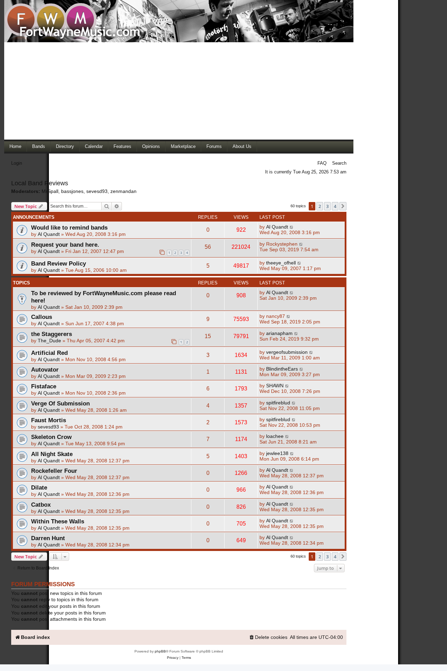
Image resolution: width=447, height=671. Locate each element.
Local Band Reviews (39, 183)
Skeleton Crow (51, 436)
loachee (275, 436)
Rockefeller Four (54, 470)
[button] (342, 206)
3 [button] (327, 206)
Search (339, 163)
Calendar (94, 146)
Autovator (45, 369)
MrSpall (50, 191)
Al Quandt (49, 234)
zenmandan (123, 191)
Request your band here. (65, 244)
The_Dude (49, 340)
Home (15, 146)
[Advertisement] (178, 91)
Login (16, 163)
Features (122, 146)
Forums (214, 146)
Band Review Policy (58, 263)
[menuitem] (268, 637)
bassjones (72, 191)
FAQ (322, 163)
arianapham (279, 333)
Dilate (39, 487)
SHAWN (275, 385)
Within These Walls (57, 521)
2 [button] (319, 206)
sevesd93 (97, 191)
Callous (41, 316)
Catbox (41, 504)
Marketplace (183, 146)
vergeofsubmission (287, 352)
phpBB (160, 651)
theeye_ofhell (281, 263)
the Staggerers (51, 333)
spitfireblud (278, 402)
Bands (38, 146)
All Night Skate (52, 453)
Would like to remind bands (69, 227)
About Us (242, 146)
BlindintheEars (282, 369)
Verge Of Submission (60, 403)
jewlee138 (277, 453)
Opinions (151, 146)
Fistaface (43, 386)
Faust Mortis (48, 420)
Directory (65, 146)
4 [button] (335, 206)
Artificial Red (49, 352)
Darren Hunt (48, 538)
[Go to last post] (292, 227)
